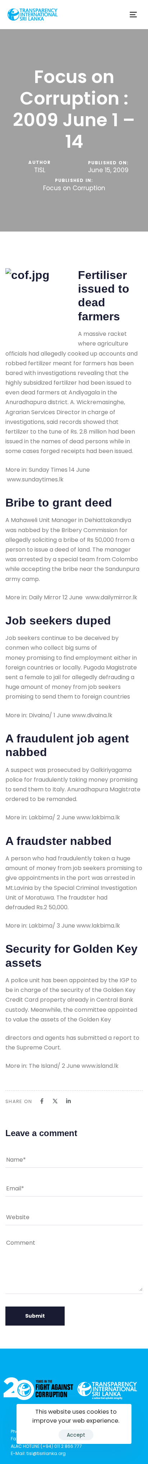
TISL (39, 170)
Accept (76, 1434)
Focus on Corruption (74, 188)
